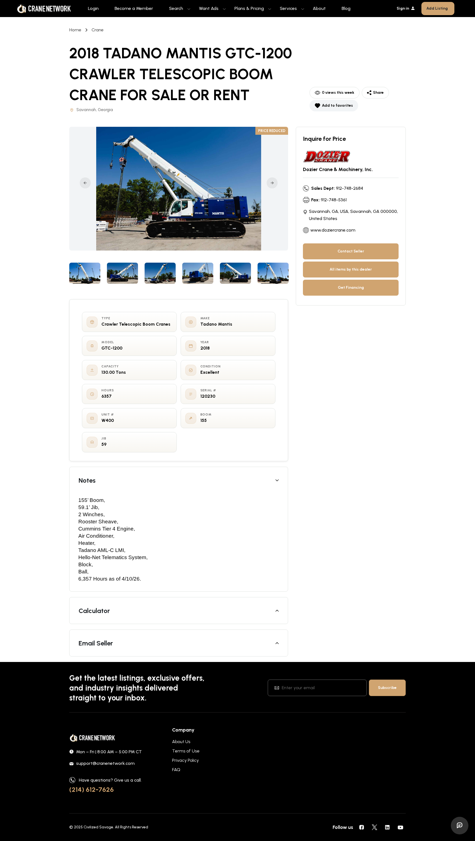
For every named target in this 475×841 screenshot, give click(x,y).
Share (378, 92)
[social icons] (361, 827)
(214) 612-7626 (91, 789)
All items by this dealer (351, 269)
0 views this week (338, 92)
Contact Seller (351, 251)
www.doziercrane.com (332, 230)
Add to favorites (337, 105)
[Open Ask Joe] (459, 825)
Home (75, 29)
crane (98, 29)
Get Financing (351, 287)
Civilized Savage (98, 827)
